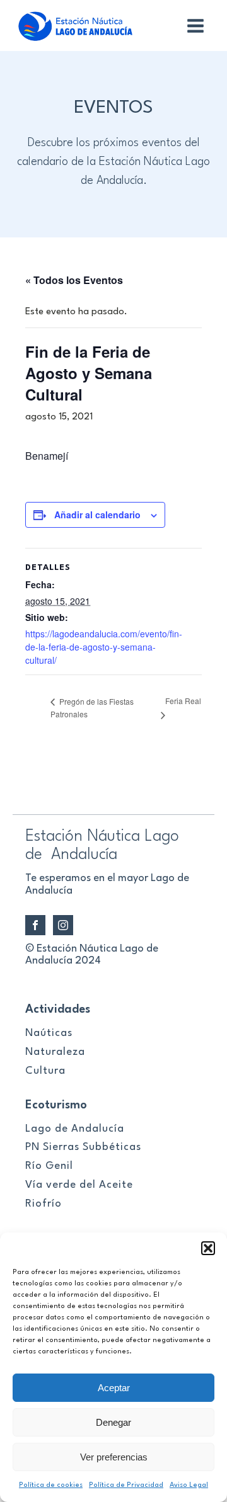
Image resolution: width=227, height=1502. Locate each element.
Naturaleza (55, 1052)
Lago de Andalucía (74, 1129)
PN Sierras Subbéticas (83, 1147)
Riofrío (43, 1203)
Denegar (113, 1422)
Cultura (45, 1071)
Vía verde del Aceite (79, 1185)
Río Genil (49, 1166)
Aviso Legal (189, 1485)
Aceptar (114, 1387)
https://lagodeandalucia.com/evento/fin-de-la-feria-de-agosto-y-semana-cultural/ (103, 646)
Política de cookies (51, 1485)
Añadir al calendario (97, 514)
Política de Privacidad (126, 1485)
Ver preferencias (114, 1457)
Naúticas (49, 1033)
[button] (208, 1248)
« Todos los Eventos (74, 280)
